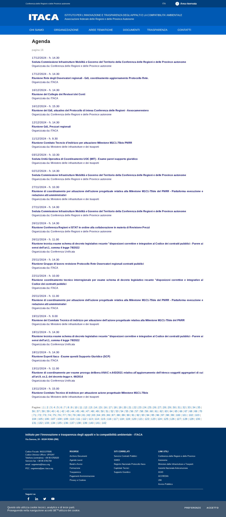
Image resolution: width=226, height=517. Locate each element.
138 (78, 423)
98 (167, 415)
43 (67, 411)
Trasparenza (75, 472)
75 (54, 415)
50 (102, 411)
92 (138, 415)
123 (153, 419)
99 (172, 415)
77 (64, 415)
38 (43, 411)
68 (190, 411)
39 (48, 411)
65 (176, 411)
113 (91, 419)
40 (53, 411)
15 (100, 407)
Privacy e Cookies (78, 480)
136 (66, 423)
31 (179, 407)
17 (110, 407)
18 (115, 407)
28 (164, 407)
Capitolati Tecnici (121, 468)
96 (157, 415)
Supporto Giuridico (122, 472)
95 (152, 415)
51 (107, 411)
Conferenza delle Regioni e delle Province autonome (48, 4)
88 (118, 415)
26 (154, 407)
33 (189, 407)
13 (90, 407)
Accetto (213, 508)
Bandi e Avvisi (76, 464)
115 (103, 419)
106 (47, 419)
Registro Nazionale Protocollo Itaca (129, 464)
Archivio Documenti (78, 456)
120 (134, 419)
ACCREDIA (163, 476)
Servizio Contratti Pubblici (125, 456)
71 (34, 415)
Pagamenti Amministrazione (82, 476)
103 (197, 415)
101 (184, 415)
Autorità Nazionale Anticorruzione (173, 468)
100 (178, 415)
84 (98, 415)
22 (134, 407)
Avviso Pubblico (165, 484)
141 (97, 423)
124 (160, 419)
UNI (160, 480)
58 (141, 411)
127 (179, 419)
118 (122, 419)
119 (128, 419)
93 (143, 415)
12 (85, 407)
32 (184, 407)
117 (115, 419)
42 (62, 411)
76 (59, 415)
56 (131, 411)
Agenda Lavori (76, 460)
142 (104, 423)
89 (123, 415)
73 (44, 415)
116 (109, 419)
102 (191, 415)
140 (91, 423)
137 (72, 423)
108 (59, 419)
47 (87, 411)
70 (200, 411)
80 (78, 415)
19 (120, 407)
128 (185, 419)
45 (77, 411)
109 (66, 419)
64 (171, 411)
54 (122, 411)
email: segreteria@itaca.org (37, 464)
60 (151, 411)
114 (97, 419)
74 (49, 415)
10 (76, 407)
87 (113, 415)
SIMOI (117, 460)
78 (69, 415)
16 (105, 407)
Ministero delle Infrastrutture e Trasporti (175, 464)
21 (130, 407)
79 (74, 415)
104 (34, 419)
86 (108, 415)
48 (92, 411)
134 (53, 423)
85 (103, 415)
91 (133, 415)
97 (162, 415)
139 (85, 423)
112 (84, 419)
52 (112, 411)
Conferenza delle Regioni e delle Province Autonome (176, 458)
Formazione (75, 468)
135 (59, 423)
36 (33, 411)
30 (174, 407)
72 (39, 415)
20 (125, 407)
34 (193, 407)
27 (159, 407)
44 (72, 411)
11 (80, 407)
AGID (160, 472)
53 (117, 411)
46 (82, 411)
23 (139, 407)
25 (149, 407)
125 (166, 419)
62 (161, 411)
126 (172, 419)
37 (38, 411)
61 (156, 411)
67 (185, 411)
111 (78, 419)
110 (72, 419)
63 (166, 411)
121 (140, 419)
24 (144, 407)
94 (148, 415)
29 (169, 407)
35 (198, 407)
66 (181, 411)
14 (95, 407)
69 (195, 411)
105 (40, 419)
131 (34, 423)
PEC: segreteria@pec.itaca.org (39, 468)
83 (93, 415)
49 (97, 411)
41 (58, 411)
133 (47, 423)
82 (88, 415)
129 (191, 419)
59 (146, 411)
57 (136, 411)
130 (198, 419)
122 (147, 419)
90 (128, 415)
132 (40, 423)
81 (83, 415)
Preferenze (192, 508)
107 (53, 419)
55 (126, 411)
